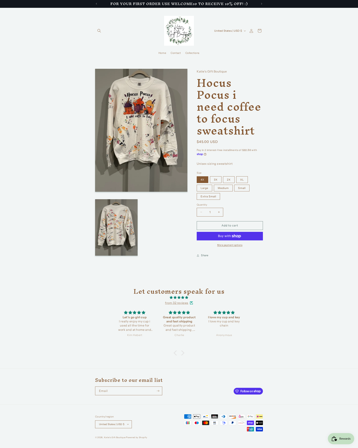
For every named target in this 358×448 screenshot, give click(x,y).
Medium (223, 188)
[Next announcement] (261, 3)
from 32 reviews (176, 303)
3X (216, 179)
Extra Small (208, 196)
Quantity (202, 204)
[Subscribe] (158, 391)
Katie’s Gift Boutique (115, 437)
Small (242, 188)
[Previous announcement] (96, 3)
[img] (179, 297)
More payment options (229, 245)
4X (202, 179)
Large (204, 188)
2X (229, 179)
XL (242, 179)
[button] (99, 31)
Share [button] (204, 255)
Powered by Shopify (136, 437)
